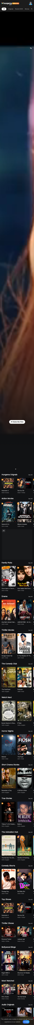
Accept (26, 1022)
